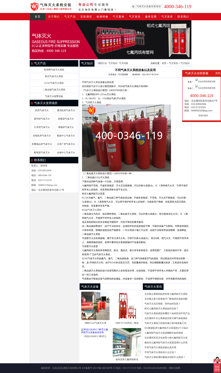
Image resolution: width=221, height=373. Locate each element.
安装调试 (86, 16)
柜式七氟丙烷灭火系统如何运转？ (161, 308)
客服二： (191, 88)
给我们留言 (203, 115)
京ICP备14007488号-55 (104, 368)
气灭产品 (70, 16)
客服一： (191, 82)
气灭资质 (167, 16)
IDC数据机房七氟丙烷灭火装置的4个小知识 (166, 328)
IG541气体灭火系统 (54, 83)
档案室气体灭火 (66, 119)
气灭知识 (112, 63)
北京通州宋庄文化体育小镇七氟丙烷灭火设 (166, 338)
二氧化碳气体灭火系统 (54, 89)
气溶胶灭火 (91, 102)
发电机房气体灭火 (42, 135)
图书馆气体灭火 (42, 119)
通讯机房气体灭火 (66, 110)
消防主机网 (174, 368)
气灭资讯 (135, 16)
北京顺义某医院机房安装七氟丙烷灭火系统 (166, 294)
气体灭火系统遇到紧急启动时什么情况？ (164, 357)
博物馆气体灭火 (66, 127)
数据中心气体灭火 (66, 135)
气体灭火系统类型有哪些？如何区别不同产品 (167, 313)
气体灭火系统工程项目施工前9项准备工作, (165, 323)
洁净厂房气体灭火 (66, 144)
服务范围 (151, 16)
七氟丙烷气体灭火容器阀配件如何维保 (164, 333)
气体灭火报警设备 (54, 96)
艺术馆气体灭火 (42, 127)
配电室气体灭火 (42, 152)
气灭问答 (123, 63)
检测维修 (102, 16)
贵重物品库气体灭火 (42, 144)
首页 (38, 16)
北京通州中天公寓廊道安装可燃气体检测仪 (166, 318)
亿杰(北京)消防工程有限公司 (66, 368)
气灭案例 (118, 16)
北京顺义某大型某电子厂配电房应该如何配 (166, 299)
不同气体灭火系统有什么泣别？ (160, 352)
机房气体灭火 (42, 110)
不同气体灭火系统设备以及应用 (160, 347)
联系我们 (183, 16)
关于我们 (54, 16)
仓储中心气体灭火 (66, 152)
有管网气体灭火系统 (54, 70)
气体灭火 (95, 86)
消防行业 (102, 63)
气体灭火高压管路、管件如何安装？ (162, 304)
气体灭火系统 (93, 82)
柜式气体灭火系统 (54, 76)
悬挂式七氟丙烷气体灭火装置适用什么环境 (166, 342)
